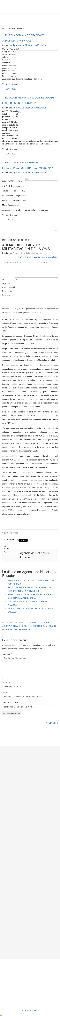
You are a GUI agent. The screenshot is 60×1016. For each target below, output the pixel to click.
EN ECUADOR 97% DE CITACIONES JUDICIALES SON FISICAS (23, 38)
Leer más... (11, 88)
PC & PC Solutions (30, 1010)
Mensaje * (7, 653)
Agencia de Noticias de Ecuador (29, 45)
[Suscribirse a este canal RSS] (56, 230)
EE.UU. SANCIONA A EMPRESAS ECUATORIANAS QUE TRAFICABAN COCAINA (27, 165)
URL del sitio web (10, 702)
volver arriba (52, 722)
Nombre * (6, 682)
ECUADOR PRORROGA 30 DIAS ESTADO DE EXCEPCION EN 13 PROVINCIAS (28, 100)
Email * (5, 692)
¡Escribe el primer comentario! (45, 257)
